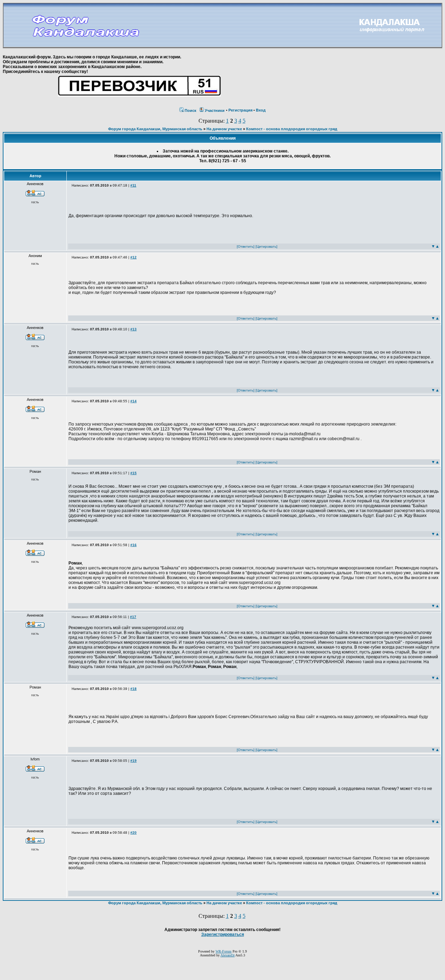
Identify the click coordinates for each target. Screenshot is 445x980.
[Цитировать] (266, 246)
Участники (215, 110)
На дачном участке (224, 129)
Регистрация (240, 110)
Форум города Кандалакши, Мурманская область (155, 129)
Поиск (190, 110)
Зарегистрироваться (222, 934)
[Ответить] (245, 246)
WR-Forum (224, 951)
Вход (261, 110)
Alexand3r (227, 955)
